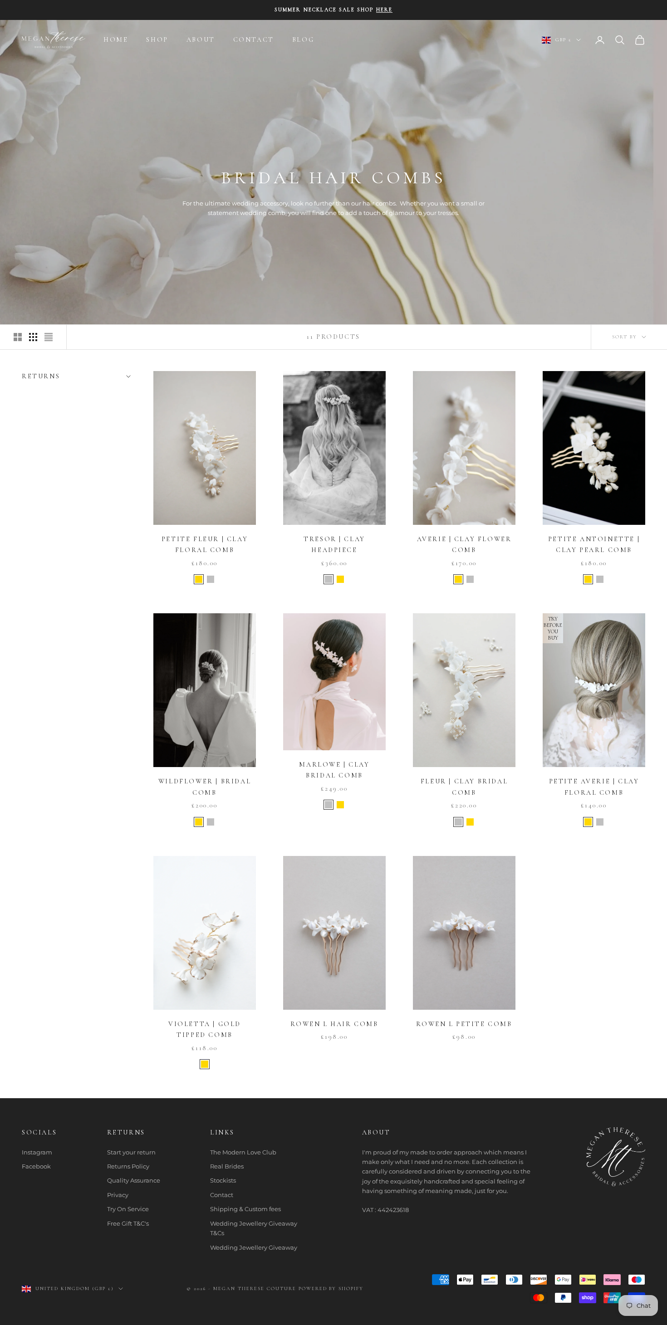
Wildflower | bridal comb (204, 786)
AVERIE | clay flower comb (464, 544)
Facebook (36, 1166)
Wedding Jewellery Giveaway (253, 1247)
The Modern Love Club (243, 1152)
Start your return (131, 1152)
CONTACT (253, 40)
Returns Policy (128, 1166)
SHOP (157, 40)
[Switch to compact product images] (48, 337)
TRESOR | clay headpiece (334, 544)
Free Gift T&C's (128, 1223)
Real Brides (227, 1166)
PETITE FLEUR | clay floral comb (205, 544)
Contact (221, 1194)
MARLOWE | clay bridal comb (334, 770)
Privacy (117, 1194)
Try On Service (128, 1209)
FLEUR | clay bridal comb (464, 786)
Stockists (223, 1180)
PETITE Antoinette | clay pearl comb (594, 544)
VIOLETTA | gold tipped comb (204, 1029)
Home (115, 40)
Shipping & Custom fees (245, 1209)
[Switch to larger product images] (18, 337)
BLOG (303, 40)
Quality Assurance (133, 1180)
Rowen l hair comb (334, 1024)
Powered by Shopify (331, 1288)
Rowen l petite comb (464, 1024)
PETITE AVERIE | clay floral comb (594, 786)
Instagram (37, 1152)
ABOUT (200, 40)
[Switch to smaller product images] (33, 337)
